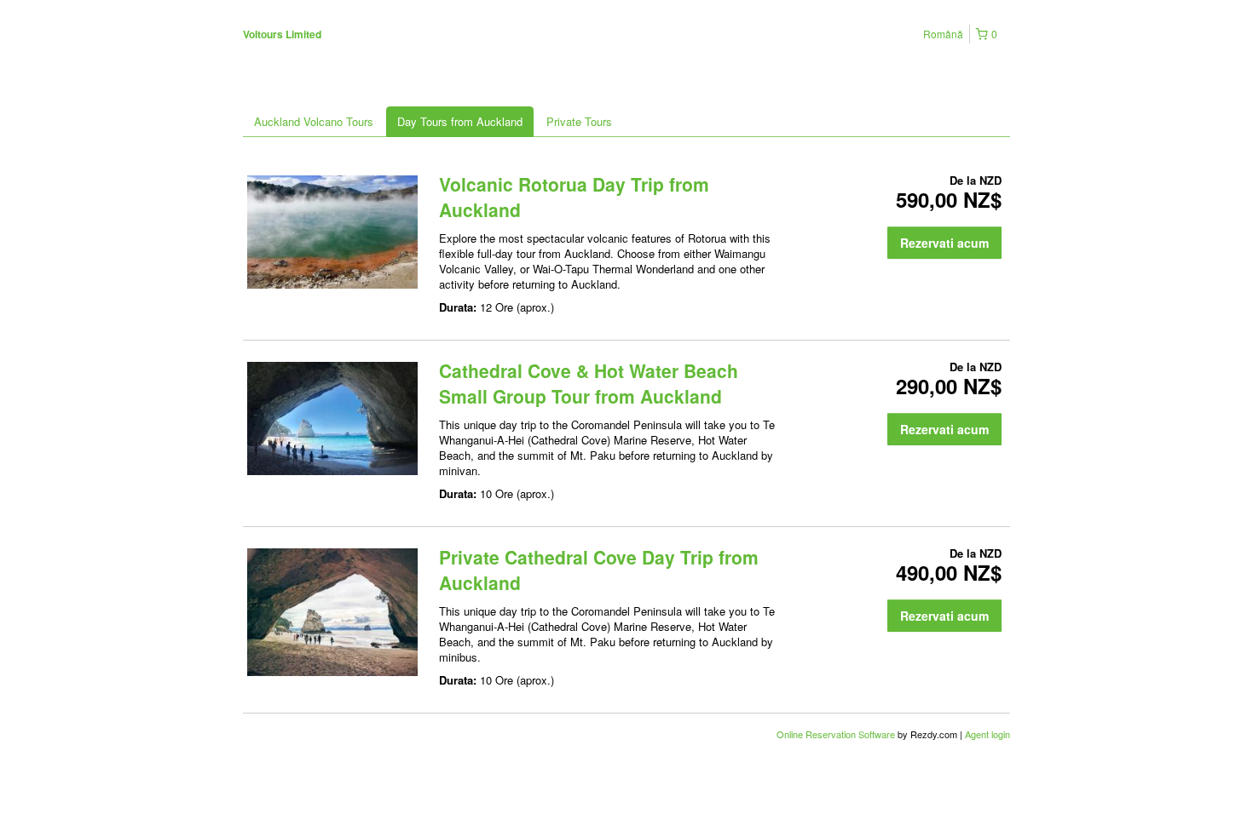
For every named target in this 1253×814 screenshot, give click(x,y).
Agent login (987, 734)
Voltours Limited (282, 34)
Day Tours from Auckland (460, 121)
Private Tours (579, 121)
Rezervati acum (944, 242)
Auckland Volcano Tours (313, 121)
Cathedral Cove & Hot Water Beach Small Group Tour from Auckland (588, 383)
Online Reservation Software (836, 734)
